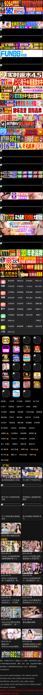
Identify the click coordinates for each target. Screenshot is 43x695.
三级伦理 (11, 286)
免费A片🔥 (24, 449)
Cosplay (29, 286)
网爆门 (38, 315)
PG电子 (3, 407)
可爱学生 (29, 303)
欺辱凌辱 (11, 298)
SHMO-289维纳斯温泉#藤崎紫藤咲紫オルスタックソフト (11, 558)
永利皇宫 (32, 428)
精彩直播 (4, 417)
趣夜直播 (20, 423)
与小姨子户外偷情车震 (32, 480)
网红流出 (29, 298)
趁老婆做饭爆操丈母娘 (11, 480)
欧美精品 (29, 281)
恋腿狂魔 (38, 303)
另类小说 (11, 332)
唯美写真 (29, 315)
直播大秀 (32, 444)
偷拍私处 (12, 423)
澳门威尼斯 (4, 449)
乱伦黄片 (4, 423)
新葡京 (35, 407)
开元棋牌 (19, 401)
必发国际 (37, 423)
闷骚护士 (38, 309)
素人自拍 (38, 286)
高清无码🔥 (23, 455)
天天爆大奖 (23, 439)
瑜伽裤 (29, 309)
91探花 (20, 298)
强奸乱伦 (20, 281)
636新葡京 (14, 433)
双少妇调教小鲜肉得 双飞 (32, 517)
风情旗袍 (11, 309)
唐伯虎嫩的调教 (29, 622)
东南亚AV (38, 292)
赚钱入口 (14, 455)
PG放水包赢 (30, 412)
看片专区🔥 (5, 455)
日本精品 (20, 286)
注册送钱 (11, 407)
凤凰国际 (20, 412)
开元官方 (14, 439)
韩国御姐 (20, 292)
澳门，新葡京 (5, 444)
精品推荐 (11, 281)
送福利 (28, 407)
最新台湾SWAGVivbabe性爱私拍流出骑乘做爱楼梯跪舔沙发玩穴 (11, 647)
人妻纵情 (29, 326)
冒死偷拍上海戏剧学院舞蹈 (32, 498)
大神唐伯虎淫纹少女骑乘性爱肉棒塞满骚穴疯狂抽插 (32, 646)
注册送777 (20, 407)
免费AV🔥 (33, 455)
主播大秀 (28, 417)
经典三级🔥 (14, 449)
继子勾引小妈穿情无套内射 (11, 498)
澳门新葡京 (4, 428)
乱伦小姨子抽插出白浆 (11, 535)
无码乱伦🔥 (5, 439)
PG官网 (11, 401)
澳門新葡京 (22, 428)
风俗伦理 (38, 326)
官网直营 (28, 401)
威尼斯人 (4, 401)
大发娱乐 (14, 428)
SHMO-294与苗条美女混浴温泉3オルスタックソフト (32, 602)
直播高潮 (39, 412)
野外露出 (38, 298)
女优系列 (20, 303)
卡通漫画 (11, 315)
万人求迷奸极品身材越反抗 (11, 517)
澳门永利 (36, 401)
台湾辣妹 (11, 292)
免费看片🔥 (5, 433)
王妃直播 (36, 417)
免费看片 (15, 444)
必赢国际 (12, 412)
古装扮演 (11, 303)
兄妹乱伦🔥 (34, 449)
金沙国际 (32, 439)
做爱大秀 (23, 444)
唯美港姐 (29, 292)
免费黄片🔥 (32, 433)
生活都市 (11, 326)
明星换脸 (20, 309)
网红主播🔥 (5, 460)
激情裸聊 (23, 433)
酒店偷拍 (19, 417)
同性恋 (38, 320)
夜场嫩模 (29, 423)
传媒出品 (11, 320)
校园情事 (20, 326)
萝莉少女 (38, 281)
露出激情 (20, 315)
